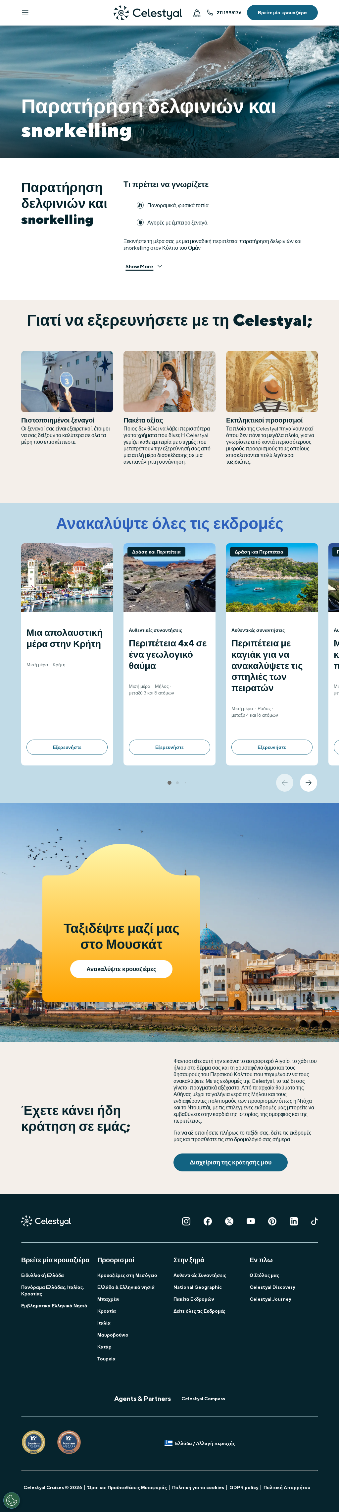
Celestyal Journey (270, 1299)
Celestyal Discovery (272, 1287)
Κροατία (106, 1311)
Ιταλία (104, 1323)
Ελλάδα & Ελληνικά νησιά (126, 1287)
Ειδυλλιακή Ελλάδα (42, 1275)
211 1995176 (229, 12)
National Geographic (197, 1287)
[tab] (169, 783)
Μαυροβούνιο (112, 1335)
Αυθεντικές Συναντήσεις (199, 1275)
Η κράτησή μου (197, 13)
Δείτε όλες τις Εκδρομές (199, 1311)
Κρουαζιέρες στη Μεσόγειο (127, 1275)
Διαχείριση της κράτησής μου (230, 1162)
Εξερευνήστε (67, 747)
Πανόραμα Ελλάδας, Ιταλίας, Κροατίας (52, 1290)
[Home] (148, 12)
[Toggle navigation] (25, 12)
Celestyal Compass (203, 1398)
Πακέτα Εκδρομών (193, 1299)
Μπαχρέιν (108, 1299)
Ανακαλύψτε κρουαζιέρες (121, 968)
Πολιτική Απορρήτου (287, 1487)
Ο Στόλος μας (264, 1275)
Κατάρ (104, 1346)
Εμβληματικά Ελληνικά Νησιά (54, 1305)
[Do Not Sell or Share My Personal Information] (11, 1500)
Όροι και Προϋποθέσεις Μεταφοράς (127, 1487)
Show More (139, 266)
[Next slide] (308, 783)
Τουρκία (106, 1358)
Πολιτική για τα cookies (198, 1487)
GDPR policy (243, 1487)
